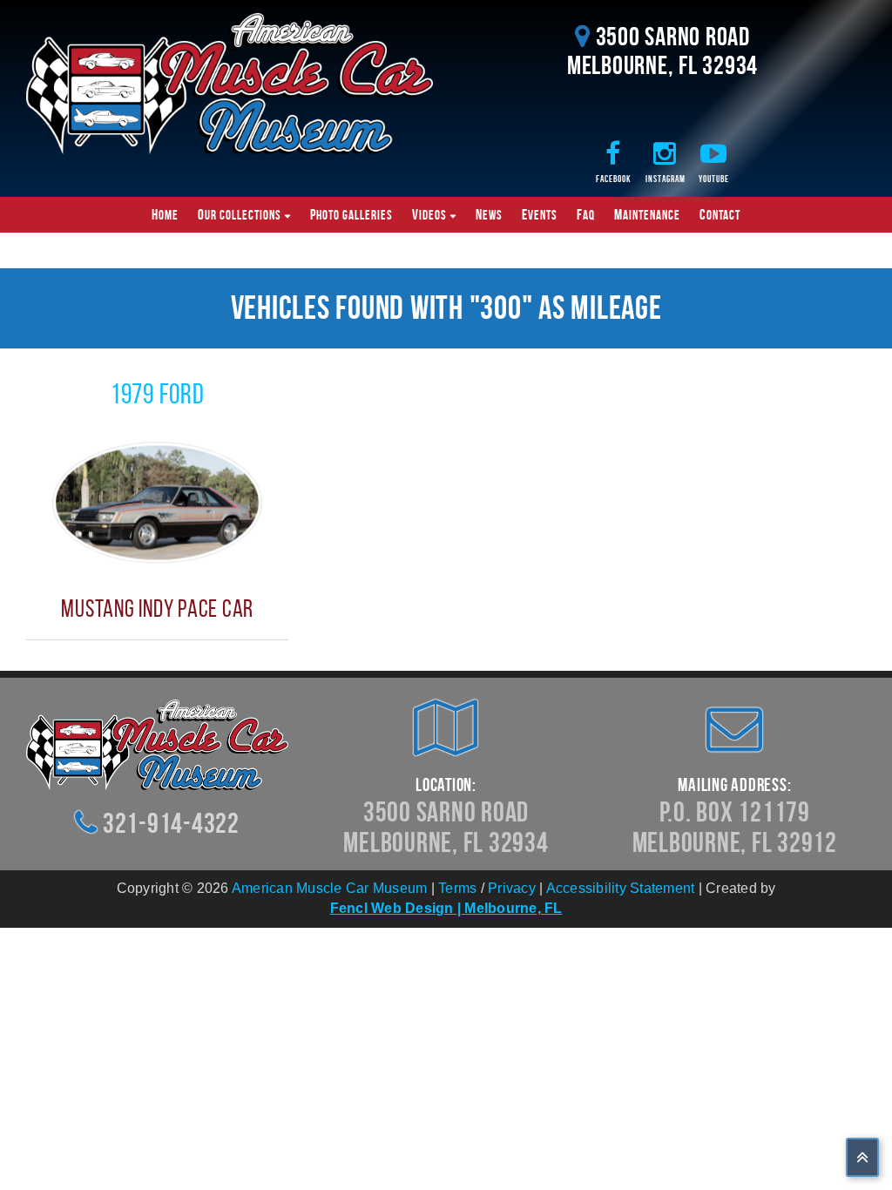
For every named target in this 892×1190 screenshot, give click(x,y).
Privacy (512, 888)
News (489, 214)
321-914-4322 (171, 823)
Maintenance (647, 214)
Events (540, 214)
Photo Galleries (351, 214)
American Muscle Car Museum (330, 888)
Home (165, 214)
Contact (719, 214)
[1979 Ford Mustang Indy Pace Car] (157, 501)
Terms (457, 888)
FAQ (586, 214)
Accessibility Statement (620, 888)
